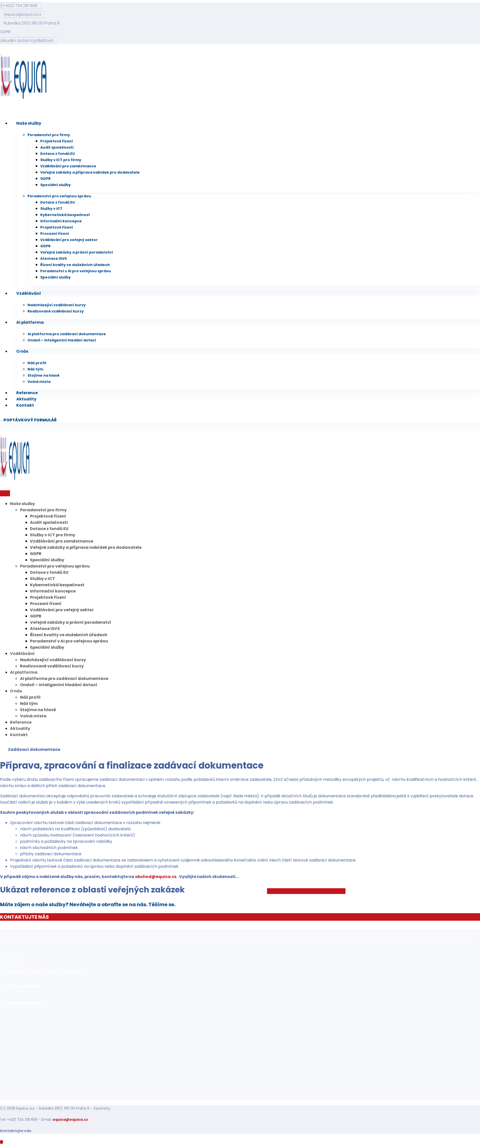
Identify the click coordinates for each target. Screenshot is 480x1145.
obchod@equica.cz (155, 876)
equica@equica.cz (70, 1119)
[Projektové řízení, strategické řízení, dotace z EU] (24, 99)
